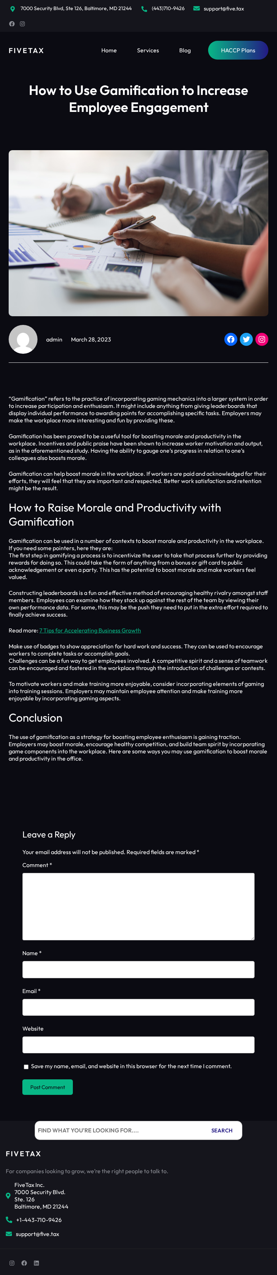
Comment (37, 865)
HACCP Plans (238, 50)
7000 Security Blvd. (40, 1192)
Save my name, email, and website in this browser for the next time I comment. (131, 1066)
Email (31, 991)
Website (33, 1028)
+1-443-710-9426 (39, 1219)
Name (32, 953)
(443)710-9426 (168, 8)
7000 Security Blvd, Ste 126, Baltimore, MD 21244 (76, 8)
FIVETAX (27, 50)
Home (109, 50)
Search (222, 1130)
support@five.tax (224, 8)
